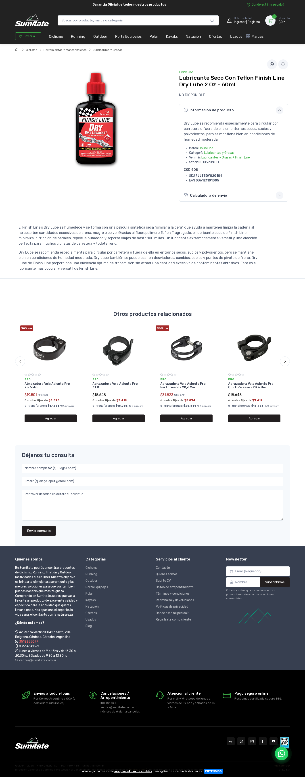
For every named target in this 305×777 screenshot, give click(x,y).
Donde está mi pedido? (268, 4)
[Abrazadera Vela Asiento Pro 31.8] (118, 347)
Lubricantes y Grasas (219, 153)
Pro (28, 379)
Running (78, 36)
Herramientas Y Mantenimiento (65, 50)
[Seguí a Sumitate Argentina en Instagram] (252, 741)
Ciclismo (56, 36)
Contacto (163, 568)
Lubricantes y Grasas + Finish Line (225, 157)
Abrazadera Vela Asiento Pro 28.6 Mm (47, 386)
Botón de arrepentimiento (175, 587)
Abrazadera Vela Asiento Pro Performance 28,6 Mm (183, 386)
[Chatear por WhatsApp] (281, 753)
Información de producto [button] (212, 110)
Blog (89, 626)
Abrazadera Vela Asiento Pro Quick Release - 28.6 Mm (251, 386)
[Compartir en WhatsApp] (272, 64)
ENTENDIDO (213, 771)
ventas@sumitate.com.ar (37, 660)
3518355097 (28, 642)
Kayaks (172, 36)
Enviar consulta (39, 531)
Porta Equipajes (128, 36)
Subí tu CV (163, 581)
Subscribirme (275, 582)
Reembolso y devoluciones (175, 600)
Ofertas (215, 36)
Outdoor (100, 36)
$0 (284, 20)
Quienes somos (167, 574)
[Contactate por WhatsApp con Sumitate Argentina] (241, 741)
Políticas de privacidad (172, 606)
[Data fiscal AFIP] (284, 742)
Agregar (50, 418)
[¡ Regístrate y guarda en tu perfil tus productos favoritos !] (283, 64)
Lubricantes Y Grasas (108, 50)
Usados (236, 36)
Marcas (257, 36)
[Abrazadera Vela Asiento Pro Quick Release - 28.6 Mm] (254, 347)
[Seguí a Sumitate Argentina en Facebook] (263, 741)
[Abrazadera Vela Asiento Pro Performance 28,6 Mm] (186, 347)
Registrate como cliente (173, 619)
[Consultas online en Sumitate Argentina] (231, 741)
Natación (193, 36)
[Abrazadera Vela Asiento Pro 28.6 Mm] (50, 347)
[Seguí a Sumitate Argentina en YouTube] (273, 741)
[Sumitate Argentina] (32, 20)
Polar (154, 36)
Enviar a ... (31, 36)
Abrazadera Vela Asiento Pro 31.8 (115, 386)
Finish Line (205, 148)
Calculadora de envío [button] (208, 195)
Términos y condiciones (173, 594)
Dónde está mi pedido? (172, 613)
